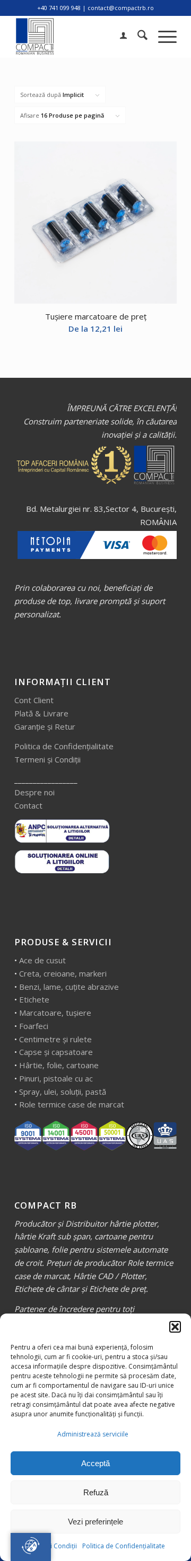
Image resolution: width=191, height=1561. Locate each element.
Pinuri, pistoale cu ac (56, 1078)
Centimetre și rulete (55, 1039)
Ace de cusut (42, 960)
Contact (28, 805)
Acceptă (95, 1463)
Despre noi (34, 792)
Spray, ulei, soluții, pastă (62, 1091)
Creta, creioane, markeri (63, 973)
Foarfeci (33, 1026)
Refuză (95, 1492)
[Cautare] (137, 36)
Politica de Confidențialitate (123, 1545)
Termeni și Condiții (47, 759)
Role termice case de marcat (71, 1104)
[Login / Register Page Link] (118, 36)
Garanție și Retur (44, 726)
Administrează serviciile (92, 1434)
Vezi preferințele (95, 1521)
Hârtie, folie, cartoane (59, 1065)
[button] (175, 1326)
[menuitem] (118, 36)
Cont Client (34, 700)
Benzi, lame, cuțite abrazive (69, 986)
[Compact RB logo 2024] (79, 36)
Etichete (34, 999)
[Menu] (162, 36)
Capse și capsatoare (56, 1051)
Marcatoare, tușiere (55, 1012)
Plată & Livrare (41, 713)
